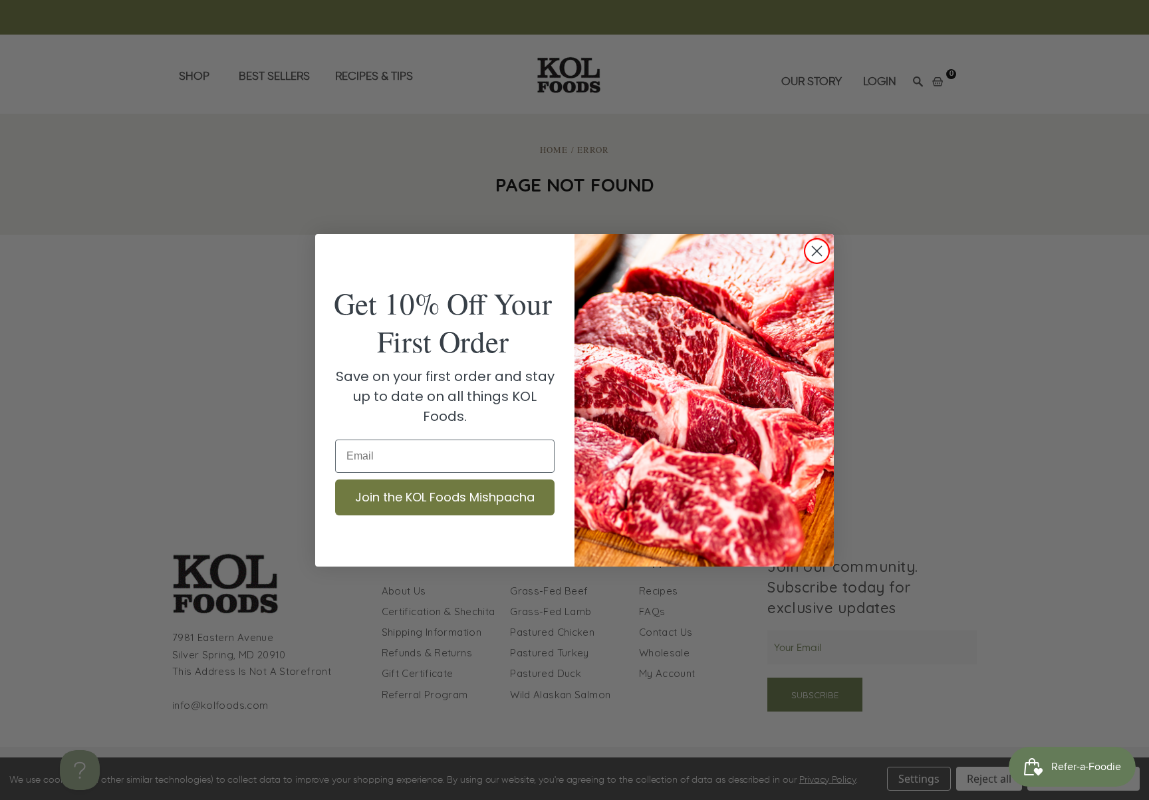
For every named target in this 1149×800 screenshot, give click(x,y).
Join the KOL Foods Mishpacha (445, 497)
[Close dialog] (817, 251)
